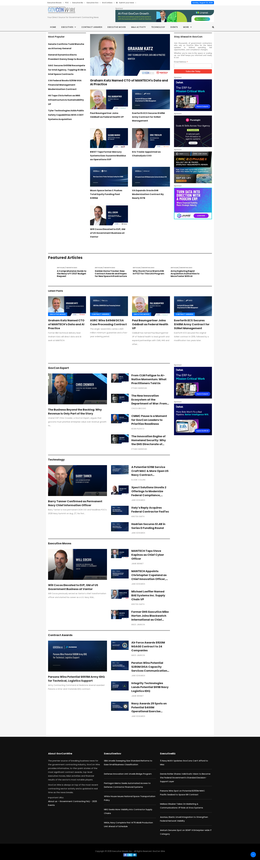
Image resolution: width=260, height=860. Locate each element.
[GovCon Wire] (61, 10)
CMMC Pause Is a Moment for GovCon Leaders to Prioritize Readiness (149, 420)
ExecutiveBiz (168, 753)
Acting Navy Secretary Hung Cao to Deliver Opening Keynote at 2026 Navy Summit (186, 274)
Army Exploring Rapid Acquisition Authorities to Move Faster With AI (147, 273)
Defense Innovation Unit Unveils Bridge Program (128, 773)
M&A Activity (138, 27)
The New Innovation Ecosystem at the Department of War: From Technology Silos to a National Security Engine (149, 403)
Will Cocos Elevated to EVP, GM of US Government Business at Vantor (107, 233)
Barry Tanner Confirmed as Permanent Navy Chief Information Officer (75, 503)
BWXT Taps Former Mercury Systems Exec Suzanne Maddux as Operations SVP (108, 155)
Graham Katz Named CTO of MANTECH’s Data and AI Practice (66, 324)
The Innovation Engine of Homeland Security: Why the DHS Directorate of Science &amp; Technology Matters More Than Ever (150, 444)
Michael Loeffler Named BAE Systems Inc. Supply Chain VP (148, 595)
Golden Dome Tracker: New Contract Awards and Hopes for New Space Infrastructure (73, 273)
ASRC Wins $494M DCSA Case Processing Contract (108, 322)
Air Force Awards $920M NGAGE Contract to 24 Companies (148, 646)
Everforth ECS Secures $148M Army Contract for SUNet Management (148, 117)
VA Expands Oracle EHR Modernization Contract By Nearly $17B (148, 194)
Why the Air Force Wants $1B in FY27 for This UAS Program (110, 272)
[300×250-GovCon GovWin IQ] (193, 419)
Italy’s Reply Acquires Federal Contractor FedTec (150, 509)
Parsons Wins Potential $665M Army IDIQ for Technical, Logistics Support (76, 679)
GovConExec (107, 2)
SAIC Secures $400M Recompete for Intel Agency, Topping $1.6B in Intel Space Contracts (67, 70)
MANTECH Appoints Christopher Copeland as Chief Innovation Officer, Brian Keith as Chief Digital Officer (149, 579)
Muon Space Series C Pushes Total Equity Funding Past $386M (106, 194)
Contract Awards (91, 27)
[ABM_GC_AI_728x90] (164, 16)
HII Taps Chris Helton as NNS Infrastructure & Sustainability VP (66, 100)
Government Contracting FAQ (75, 801)
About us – (54, 801)
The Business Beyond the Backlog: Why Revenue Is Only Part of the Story (75, 411)
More (186, 27)
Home (53, 27)
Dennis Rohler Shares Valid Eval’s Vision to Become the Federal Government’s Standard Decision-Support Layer (185, 777)
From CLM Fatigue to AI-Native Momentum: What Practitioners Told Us (148, 379)
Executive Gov (92, 2)
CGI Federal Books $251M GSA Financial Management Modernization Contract (65, 85)
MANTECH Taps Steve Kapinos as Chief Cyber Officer (147, 555)
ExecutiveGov (112, 753)
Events (174, 27)
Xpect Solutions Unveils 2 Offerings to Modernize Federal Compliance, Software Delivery (148, 493)
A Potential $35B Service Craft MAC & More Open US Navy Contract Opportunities (150, 473)
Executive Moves (117, 27)
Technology (158, 27)
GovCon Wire (158, 851)
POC (67, 2)
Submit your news (126, 2)
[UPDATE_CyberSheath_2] (193, 167)
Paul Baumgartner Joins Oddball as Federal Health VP (150, 324)
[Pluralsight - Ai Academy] (193, 131)
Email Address (181, 62)
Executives (67, 27)
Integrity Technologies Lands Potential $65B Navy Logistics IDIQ (150, 687)
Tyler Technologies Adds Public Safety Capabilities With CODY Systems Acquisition (66, 115)
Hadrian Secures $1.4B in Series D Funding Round (148, 526)
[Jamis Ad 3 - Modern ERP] (193, 203)
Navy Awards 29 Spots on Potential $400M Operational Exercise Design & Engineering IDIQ (149, 709)
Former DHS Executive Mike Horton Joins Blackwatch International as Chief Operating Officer (150, 617)
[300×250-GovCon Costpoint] (193, 95)
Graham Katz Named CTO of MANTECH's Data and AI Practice (129, 82)
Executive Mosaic (54, 2)
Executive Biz (77, 2)
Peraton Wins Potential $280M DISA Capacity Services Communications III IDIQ (150, 669)
